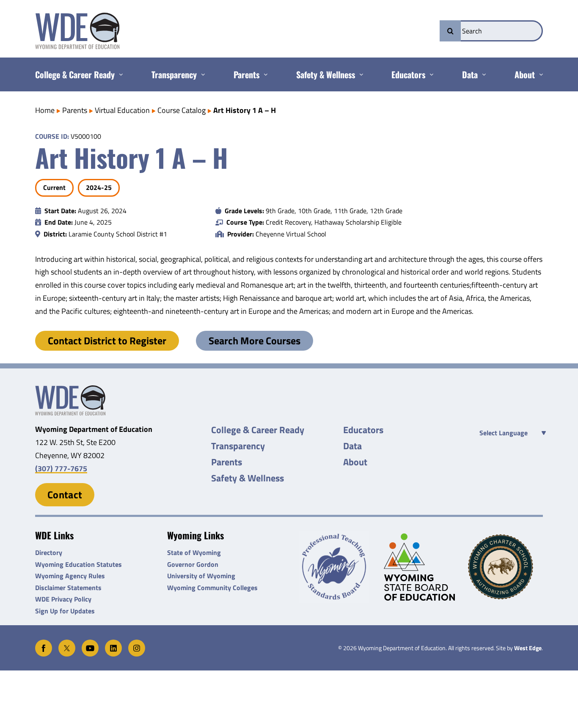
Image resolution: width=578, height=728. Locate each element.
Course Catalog (181, 110)
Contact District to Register (107, 340)
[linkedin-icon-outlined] (113, 643)
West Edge (528, 648)
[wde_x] (66, 643)
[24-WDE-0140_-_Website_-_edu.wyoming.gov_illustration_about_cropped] (70, 389)
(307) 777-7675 (61, 468)
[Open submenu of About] (539, 74)
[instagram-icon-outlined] (136, 643)
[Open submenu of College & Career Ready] (119, 74)
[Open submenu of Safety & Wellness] (359, 74)
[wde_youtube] (90, 643)
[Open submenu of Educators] (429, 74)
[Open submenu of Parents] (263, 74)
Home (45, 110)
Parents (74, 110)
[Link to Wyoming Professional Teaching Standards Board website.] (336, 567)
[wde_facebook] (43, 643)
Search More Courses (254, 340)
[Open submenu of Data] (482, 74)
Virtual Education (122, 110)
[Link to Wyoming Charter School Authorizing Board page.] (505, 566)
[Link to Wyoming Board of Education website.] (421, 567)
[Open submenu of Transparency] (201, 74)
